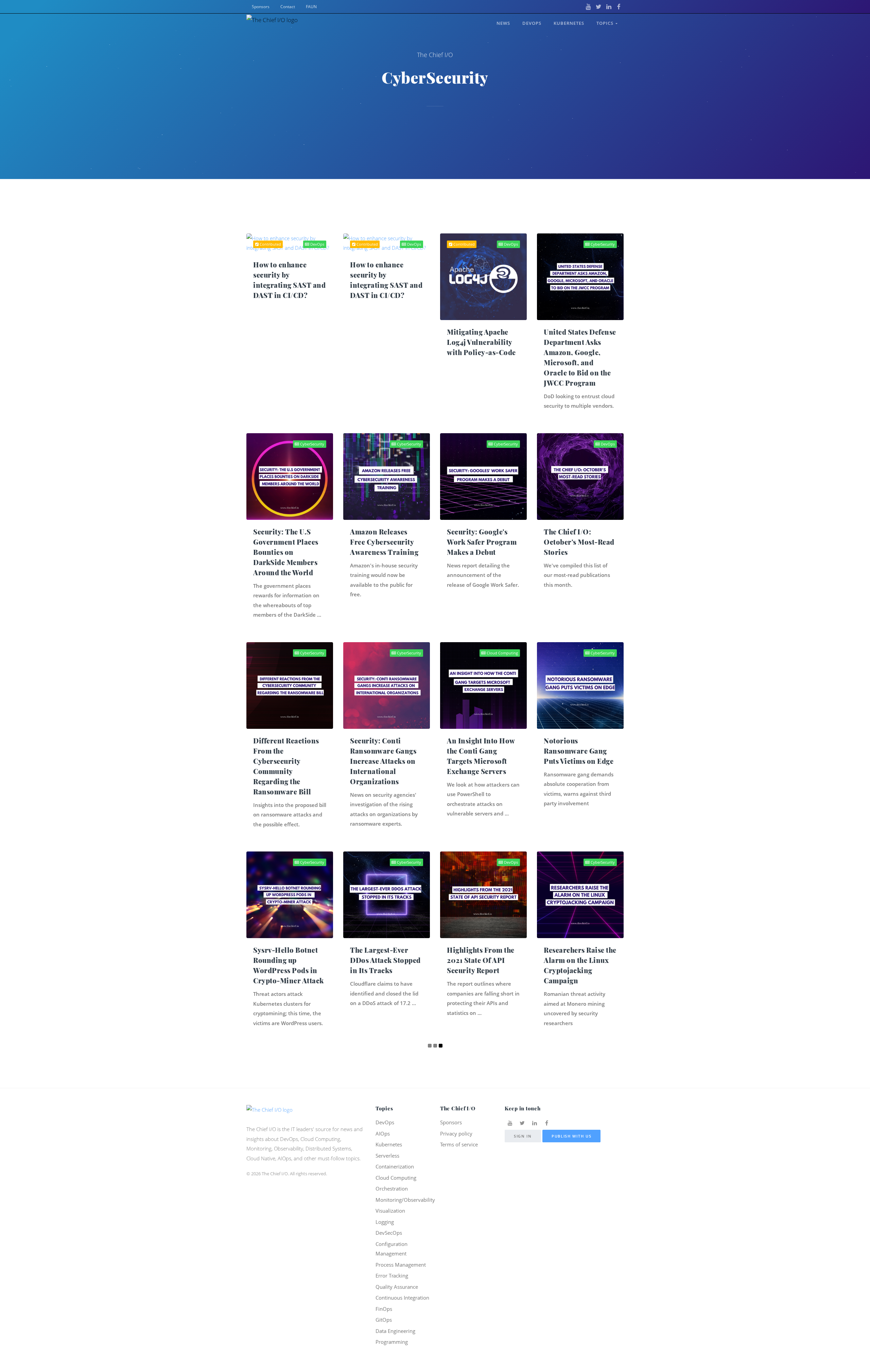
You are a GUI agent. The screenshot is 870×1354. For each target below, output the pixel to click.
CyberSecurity (602, 244)
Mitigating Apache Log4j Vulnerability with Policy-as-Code (481, 342)
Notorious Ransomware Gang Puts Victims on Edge (578, 751)
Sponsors (260, 7)
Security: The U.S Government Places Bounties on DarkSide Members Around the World (285, 552)
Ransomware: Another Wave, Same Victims (287, 1159)
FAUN (311, 7)
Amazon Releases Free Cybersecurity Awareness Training (384, 542)
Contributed (270, 244)
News (503, 23)
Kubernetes (569, 23)
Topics (605, 23)
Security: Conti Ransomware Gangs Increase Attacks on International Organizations (383, 761)
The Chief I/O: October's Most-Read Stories (579, 542)
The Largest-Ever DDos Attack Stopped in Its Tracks (385, 960)
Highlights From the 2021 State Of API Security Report (481, 960)
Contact (287, 7)
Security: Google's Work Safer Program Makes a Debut (482, 542)
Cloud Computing (502, 652)
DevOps (531, 23)
